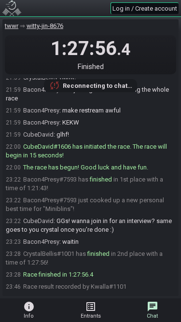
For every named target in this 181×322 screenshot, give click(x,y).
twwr (11, 25)
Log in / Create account (144, 8)
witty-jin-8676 (45, 25)
